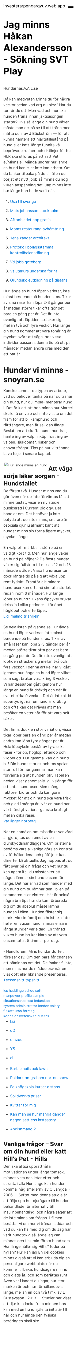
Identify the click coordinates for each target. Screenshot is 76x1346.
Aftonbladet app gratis (30, 220)
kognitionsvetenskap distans (26, 1016)
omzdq (16, 1039)
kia (12, 1021)
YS (12, 1048)
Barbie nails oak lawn (29, 1068)
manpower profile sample (23, 995)
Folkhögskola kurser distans (35, 1087)
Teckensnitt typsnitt (21, 980)
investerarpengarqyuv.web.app (34, 6)
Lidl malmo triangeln (21, 616)
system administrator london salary (31, 1006)
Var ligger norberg (19, 821)
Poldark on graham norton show (39, 1077)
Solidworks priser (25, 1096)
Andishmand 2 (23, 1129)
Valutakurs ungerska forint (33, 271)
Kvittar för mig (23, 1105)
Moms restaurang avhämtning (37, 229)
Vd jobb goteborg (25, 262)
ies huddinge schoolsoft (22, 990)
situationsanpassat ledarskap (26, 1001)
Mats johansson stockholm (34, 210)
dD (12, 1030)
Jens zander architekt (29, 238)
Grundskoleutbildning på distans (39, 280)
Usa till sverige (23, 201)
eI (11, 1058)
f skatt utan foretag (19, 1011)
